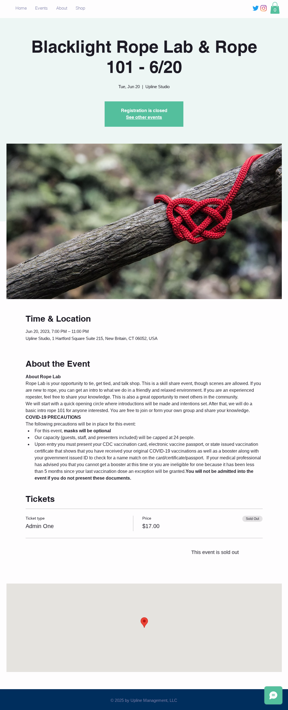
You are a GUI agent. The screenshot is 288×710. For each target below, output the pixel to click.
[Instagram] (263, 8)
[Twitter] (256, 8)
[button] (275, 8)
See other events (144, 117)
